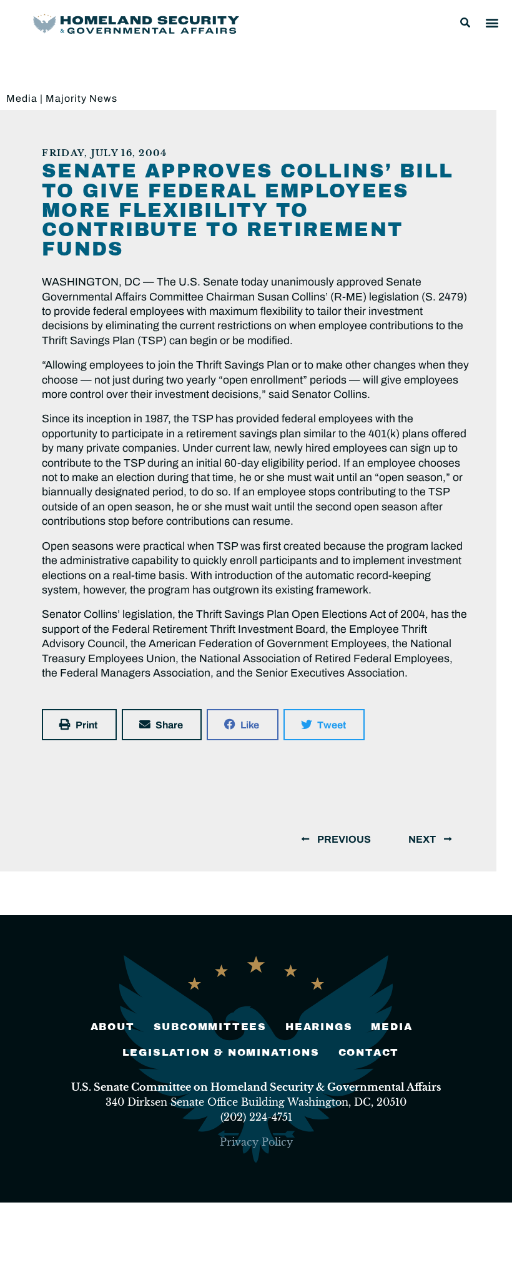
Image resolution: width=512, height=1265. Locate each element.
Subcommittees (210, 1026)
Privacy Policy (256, 1142)
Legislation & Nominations (221, 1052)
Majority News (81, 98)
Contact (369, 1052)
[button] (465, 22)
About (113, 1026)
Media (21, 98)
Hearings (318, 1026)
